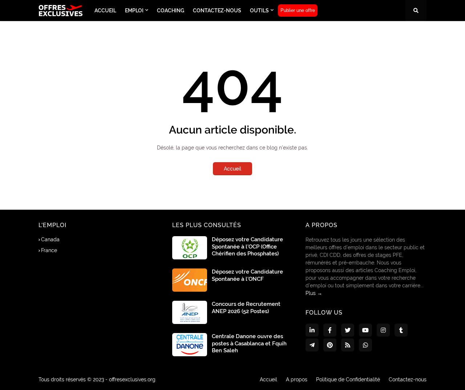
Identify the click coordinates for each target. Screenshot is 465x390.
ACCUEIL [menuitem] (105, 10)
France (49, 250)
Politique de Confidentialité (348, 379)
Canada (50, 239)
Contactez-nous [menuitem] (217, 10)
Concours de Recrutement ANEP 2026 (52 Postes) (246, 308)
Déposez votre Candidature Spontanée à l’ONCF (247, 275)
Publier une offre (297, 10)
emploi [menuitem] (134, 10)
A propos (296, 379)
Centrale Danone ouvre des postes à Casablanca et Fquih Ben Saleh (249, 343)
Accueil (232, 169)
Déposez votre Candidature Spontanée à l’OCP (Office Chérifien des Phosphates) (247, 246)
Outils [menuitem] (259, 10)
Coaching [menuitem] (170, 10)
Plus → (314, 293)
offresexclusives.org (132, 379)
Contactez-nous (407, 379)
